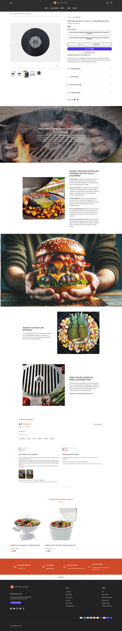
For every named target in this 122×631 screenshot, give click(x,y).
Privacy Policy (105, 600)
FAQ (103, 591)
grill (34, 438)
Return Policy (105, 594)
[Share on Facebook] (74, 99)
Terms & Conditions (107, 606)
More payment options (89, 52)
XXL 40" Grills (69, 597)
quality (46, 438)
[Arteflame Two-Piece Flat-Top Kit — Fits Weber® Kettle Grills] (26, 524)
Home (11, 13)
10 (70, 487)
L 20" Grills (68, 591)
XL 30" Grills (69, 594)
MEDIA (69, 8)
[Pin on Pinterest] (77, 99)
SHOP (46, 8)
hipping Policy (50, 568)
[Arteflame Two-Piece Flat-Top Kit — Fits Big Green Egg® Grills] (61, 524)
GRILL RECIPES (55, 8)
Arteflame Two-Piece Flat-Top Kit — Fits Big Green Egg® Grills (22, 13)
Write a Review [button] (98, 424)
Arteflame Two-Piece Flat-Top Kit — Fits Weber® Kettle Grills (25, 545)
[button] (111, 2)
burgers (39, 438)
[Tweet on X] (72, 99)
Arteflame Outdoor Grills (17, 625)
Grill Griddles (69, 603)
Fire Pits (68, 600)
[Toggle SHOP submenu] (49, 8)
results (52, 438)
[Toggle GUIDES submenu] (65, 8)
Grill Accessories (70, 606)
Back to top (61, 577)
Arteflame (69, 17)
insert (28, 438)
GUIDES (62, 8)
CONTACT (74, 8)
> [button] (73, 487)
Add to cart (96, 44)
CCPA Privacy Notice (107, 597)
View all (61, 502)
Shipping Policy (105, 603)
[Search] (10, 2)
